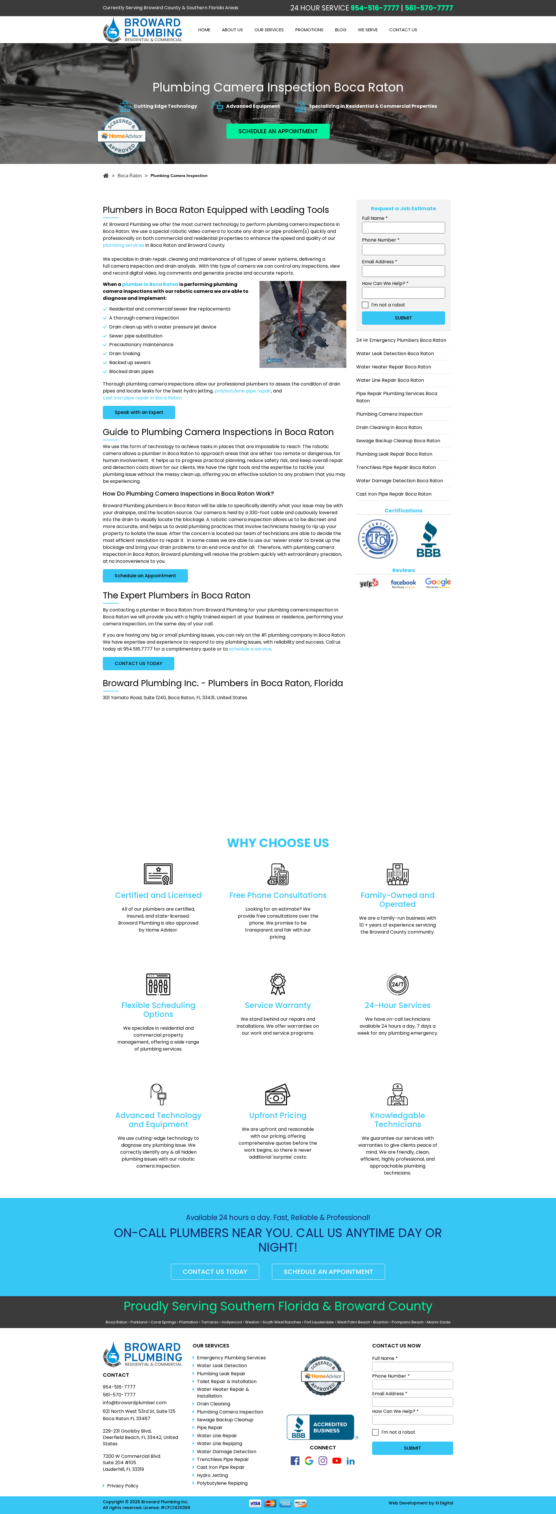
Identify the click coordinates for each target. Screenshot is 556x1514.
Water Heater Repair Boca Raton (393, 367)
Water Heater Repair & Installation (223, 1392)
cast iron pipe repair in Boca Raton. (142, 398)
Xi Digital (444, 1503)
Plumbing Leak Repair (221, 1374)
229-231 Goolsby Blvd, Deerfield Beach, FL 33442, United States (140, 1437)
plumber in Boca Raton (150, 284)
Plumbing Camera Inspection (389, 414)
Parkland (139, 1322)
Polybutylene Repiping (222, 1483)
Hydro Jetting (212, 1475)
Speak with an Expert (139, 412)
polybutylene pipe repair (243, 391)
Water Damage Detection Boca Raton (399, 480)
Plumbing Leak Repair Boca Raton (394, 454)
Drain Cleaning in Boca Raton (389, 427)
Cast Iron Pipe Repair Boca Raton (393, 494)
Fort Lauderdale (319, 1322)
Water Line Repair (217, 1436)
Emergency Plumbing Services (231, 1358)
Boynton (381, 1322)
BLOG (340, 30)
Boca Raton (116, 1322)
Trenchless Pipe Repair (223, 1459)
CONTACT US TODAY (138, 663)
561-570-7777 (429, 8)
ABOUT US (232, 30)
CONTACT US (403, 30)
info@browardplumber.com (135, 1403)
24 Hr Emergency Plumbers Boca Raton (401, 340)
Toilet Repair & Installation (227, 1381)
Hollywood (232, 1322)
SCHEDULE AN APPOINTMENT (278, 131)
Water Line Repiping (219, 1443)
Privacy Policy (122, 1486)
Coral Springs (163, 1322)
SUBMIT (403, 318)
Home (204, 30)
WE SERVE (368, 30)
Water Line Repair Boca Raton (390, 380)
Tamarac (210, 1322)
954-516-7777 (375, 8)
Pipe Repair (210, 1427)
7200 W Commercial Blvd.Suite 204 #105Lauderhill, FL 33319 (132, 1463)
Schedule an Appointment (145, 575)
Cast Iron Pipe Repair (221, 1467)
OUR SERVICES (269, 30)
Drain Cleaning (213, 1404)
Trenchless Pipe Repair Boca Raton (396, 467)
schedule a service (250, 649)
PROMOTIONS (309, 30)
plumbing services (123, 245)
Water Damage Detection (226, 1452)
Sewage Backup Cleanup (225, 1420)
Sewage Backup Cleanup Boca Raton (398, 440)
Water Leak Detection (222, 1366)
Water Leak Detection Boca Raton (395, 353)
